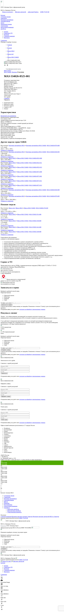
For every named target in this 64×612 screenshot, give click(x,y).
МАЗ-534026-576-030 (42, 208)
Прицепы (6, 503)
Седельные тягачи (9, 495)
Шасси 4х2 (12, 208)
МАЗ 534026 (7, 72)
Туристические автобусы (14, 512)
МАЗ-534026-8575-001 (35, 176)
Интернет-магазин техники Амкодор (22, 516)
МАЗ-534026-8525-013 (35, 167)
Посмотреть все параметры (8, 116)
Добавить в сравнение (7, 150)
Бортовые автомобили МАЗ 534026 (36, 145)
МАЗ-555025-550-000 (35, 220)
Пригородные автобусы (14, 510)
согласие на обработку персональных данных (32, 309)
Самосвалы (7, 497)
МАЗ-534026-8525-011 (35, 162)
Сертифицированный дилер (13, 69)
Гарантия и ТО (8, 33)
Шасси (6, 501)
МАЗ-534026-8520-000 (53, 190)
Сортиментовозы (9, 500)
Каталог (3, 15)
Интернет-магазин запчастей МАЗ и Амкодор (46, 516)
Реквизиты (3, 525)
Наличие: (14, 72)
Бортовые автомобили (10, 498)
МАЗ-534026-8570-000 (53, 145)
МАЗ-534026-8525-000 (35, 158)
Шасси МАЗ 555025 (22, 214)
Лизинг (6, 31)
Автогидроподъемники (10, 506)
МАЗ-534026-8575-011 (35, 181)
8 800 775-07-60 (23, 518)
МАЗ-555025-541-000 (35, 227)
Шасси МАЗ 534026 (22, 158)
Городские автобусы (13, 509)
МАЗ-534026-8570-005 (53, 196)
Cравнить (7, 98)
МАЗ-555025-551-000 (35, 214)
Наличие (6, 34)
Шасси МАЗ (7, 70)
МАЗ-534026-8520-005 (53, 152)
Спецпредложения (9, 36)
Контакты (7, 37)
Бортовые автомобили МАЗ (17, 145)
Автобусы (7, 507)
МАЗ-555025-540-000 (35, 231)
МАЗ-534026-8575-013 (35, 185)
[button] (5, 65)
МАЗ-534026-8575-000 (35, 171)
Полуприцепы (8, 504)
